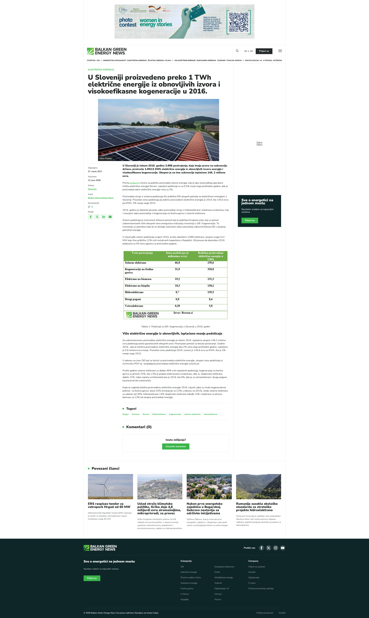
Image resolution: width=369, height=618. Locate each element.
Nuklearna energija (206, 60)
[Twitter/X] (97, 217)
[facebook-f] (261, 548)
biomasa (136, 414)
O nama (251, 583)
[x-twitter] (268, 548)
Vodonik (221, 60)
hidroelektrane (159, 414)
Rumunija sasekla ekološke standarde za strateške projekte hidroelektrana (257, 507)
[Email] (110, 217)
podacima (135, 183)
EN (245, 51)
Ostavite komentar (176, 446)
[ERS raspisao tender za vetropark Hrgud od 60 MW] (110, 486)
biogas (126, 414)
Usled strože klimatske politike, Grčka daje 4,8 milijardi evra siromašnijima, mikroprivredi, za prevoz (159, 508)
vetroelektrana (210, 414)
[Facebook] (90, 217)
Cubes (155, 613)
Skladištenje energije (185, 60)
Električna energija (137, 60)
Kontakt (251, 572)
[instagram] (275, 548)
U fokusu (267, 60)
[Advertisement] (259, 142)
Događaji (184, 599)
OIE (98, 60)
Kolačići (282, 613)
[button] (237, 51)
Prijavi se (264, 51)
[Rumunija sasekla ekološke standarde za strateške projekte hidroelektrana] (258, 486)
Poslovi (217, 599)
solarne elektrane (192, 414)
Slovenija (92, 189)
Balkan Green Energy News (101, 197)
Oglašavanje (253, 577)
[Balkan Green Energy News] (106, 51)
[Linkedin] (103, 217)
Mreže (217, 572)
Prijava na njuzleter (256, 567)
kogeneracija (175, 414)
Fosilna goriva (234, 60)
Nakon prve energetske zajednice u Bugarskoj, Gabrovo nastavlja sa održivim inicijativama (204, 508)
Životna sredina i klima (159, 60)
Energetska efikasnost (114, 60)
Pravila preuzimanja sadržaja (260, 588)
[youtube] (282, 548)
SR (251, 51)
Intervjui (277, 60)
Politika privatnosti (264, 613)
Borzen (146, 414)
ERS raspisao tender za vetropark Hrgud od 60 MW (109, 505)
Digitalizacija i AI (253, 60)
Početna (91, 60)
